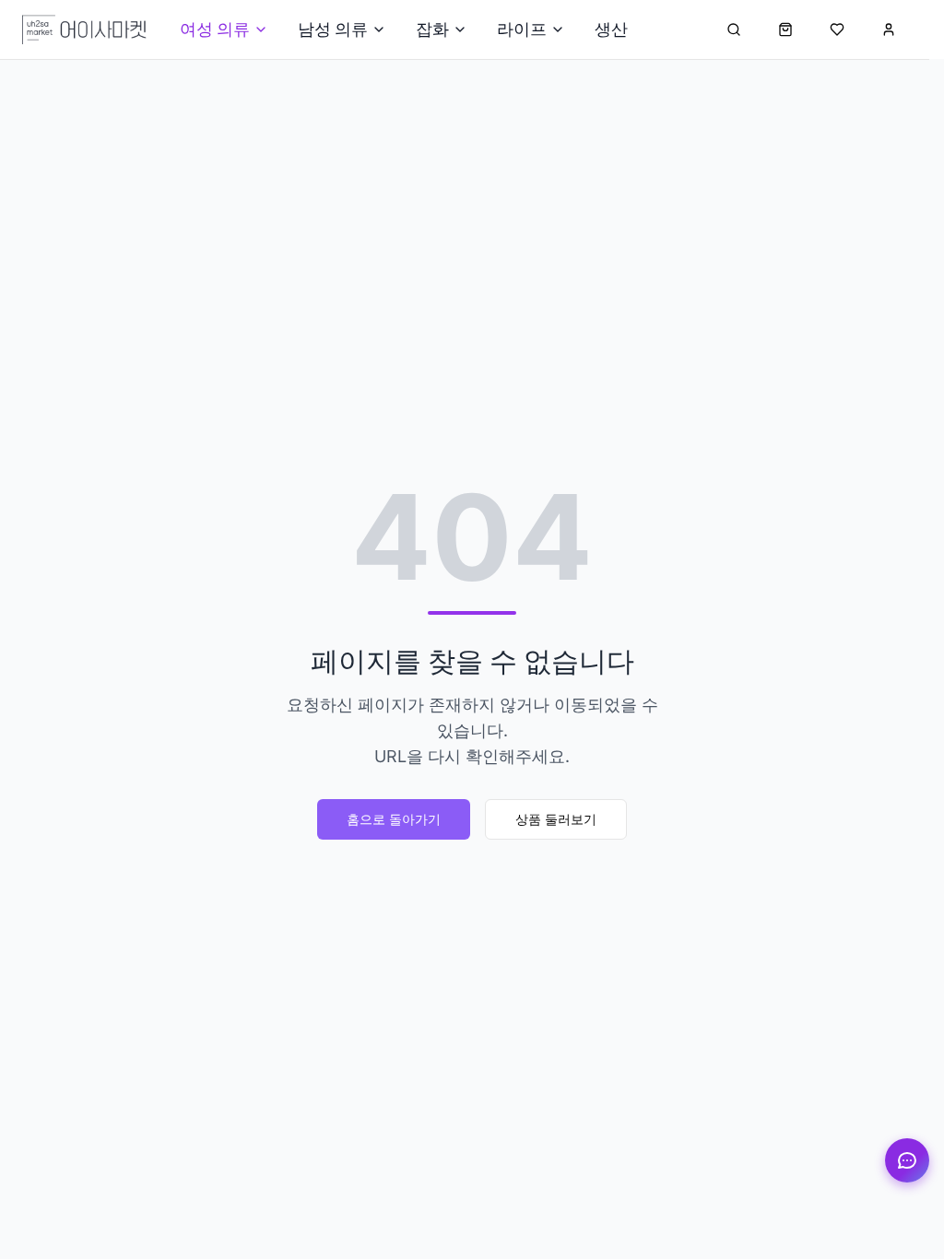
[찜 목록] (837, 29)
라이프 (522, 29)
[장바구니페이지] (785, 29)
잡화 (432, 29)
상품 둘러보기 (555, 819)
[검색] (733, 29)
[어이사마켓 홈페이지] (84, 29)
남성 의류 (333, 29)
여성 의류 (215, 29)
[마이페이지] (888, 29)
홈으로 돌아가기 (394, 819)
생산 (611, 29)
